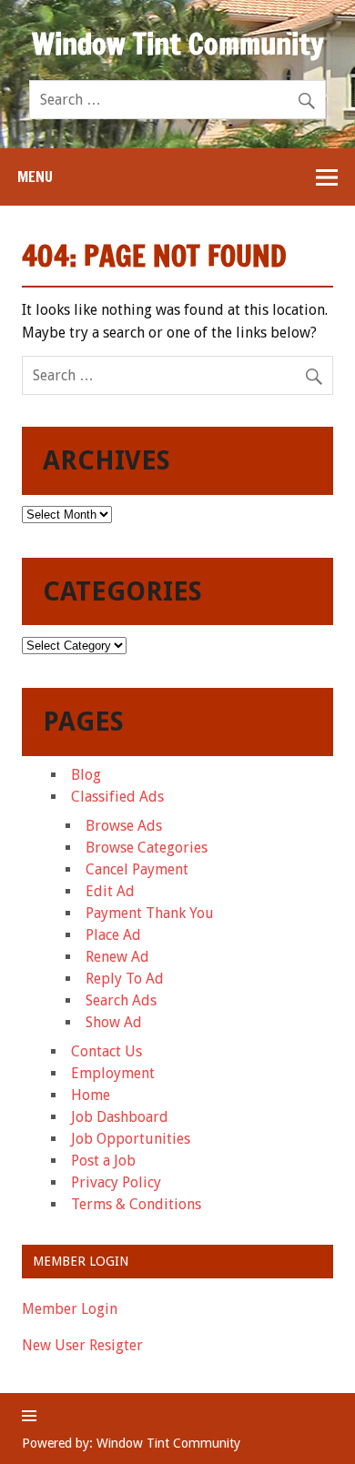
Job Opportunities (130, 1138)
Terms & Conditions (136, 1204)
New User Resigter (82, 1345)
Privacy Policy (116, 1182)
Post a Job (103, 1160)
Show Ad (114, 1022)
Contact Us (106, 1051)
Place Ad (113, 935)
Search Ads (121, 1000)
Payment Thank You (150, 913)
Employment (113, 1073)
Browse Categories (147, 847)
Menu (35, 177)
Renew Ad (117, 956)
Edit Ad (110, 891)
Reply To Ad (125, 978)
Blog (86, 774)
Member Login (69, 1309)
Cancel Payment (137, 869)
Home (90, 1095)
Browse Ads (124, 825)
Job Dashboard (119, 1117)
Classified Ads (117, 796)
